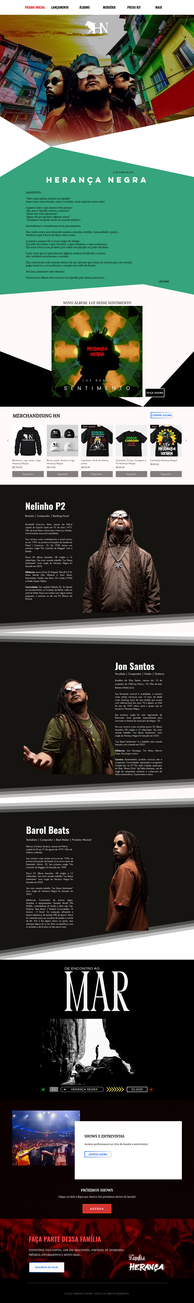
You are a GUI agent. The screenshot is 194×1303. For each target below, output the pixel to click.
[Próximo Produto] (186, 440)
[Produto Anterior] (8, 440)
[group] (97, 451)
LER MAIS (164, 281)
